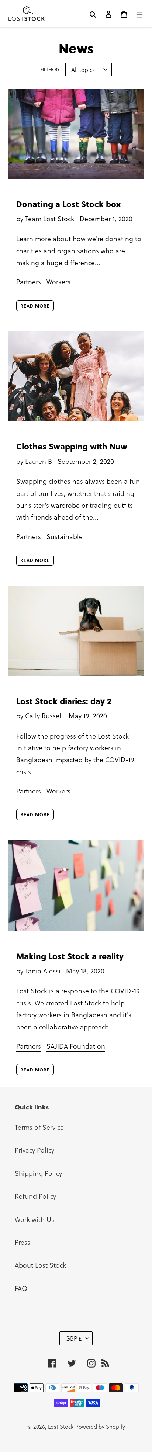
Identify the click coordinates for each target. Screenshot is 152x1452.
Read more (35, 305)
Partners (28, 281)
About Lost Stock (40, 1265)
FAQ (21, 1288)
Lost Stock (60, 1427)
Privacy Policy (34, 1150)
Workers (58, 281)
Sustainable (64, 536)
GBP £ (73, 1338)
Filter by (50, 69)
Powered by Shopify (100, 1427)
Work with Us (34, 1219)
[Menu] (139, 13)
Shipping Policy (38, 1173)
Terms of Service (39, 1127)
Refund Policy (35, 1196)
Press (22, 1242)
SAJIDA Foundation (75, 1046)
